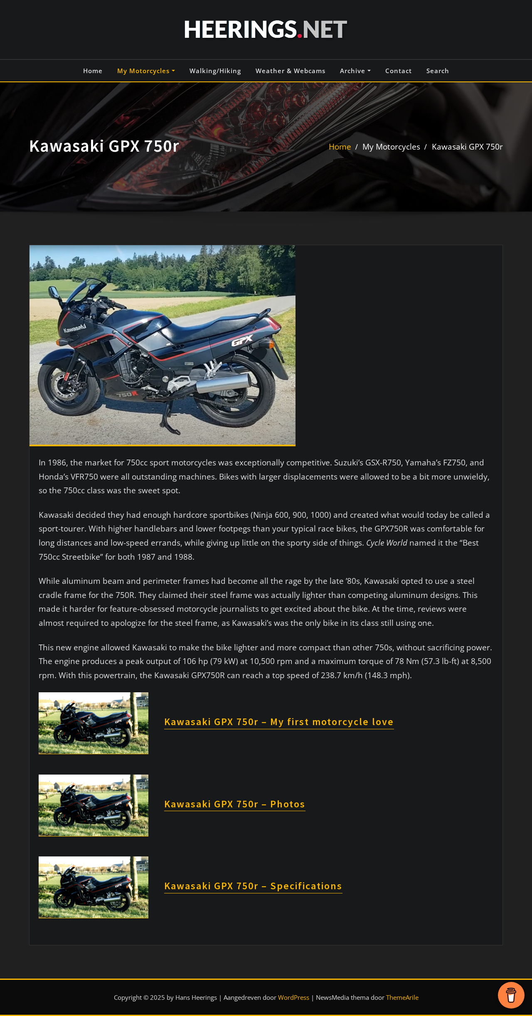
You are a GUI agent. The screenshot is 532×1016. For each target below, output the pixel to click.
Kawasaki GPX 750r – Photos (234, 803)
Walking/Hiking (215, 70)
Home (93, 70)
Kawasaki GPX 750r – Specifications (253, 885)
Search (437, 70)
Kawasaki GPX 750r (467, 146)
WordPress (293, 997)
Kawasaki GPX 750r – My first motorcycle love (279, 721)
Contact (398, 70)
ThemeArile (402, 997)
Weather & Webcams (290, 70)
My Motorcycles (144, 70)
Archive (353, 70)
